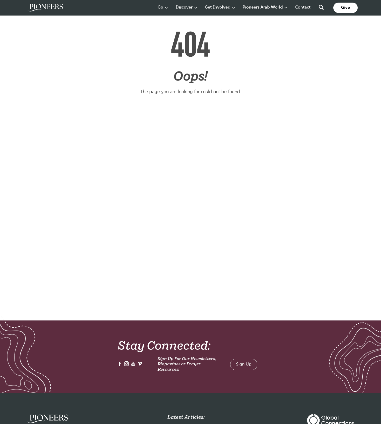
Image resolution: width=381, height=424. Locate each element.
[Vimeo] (140, 365)
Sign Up (243, 364)
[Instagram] (126, 365)
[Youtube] (133, 365)
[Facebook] (119, 365)
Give (345, 8)
